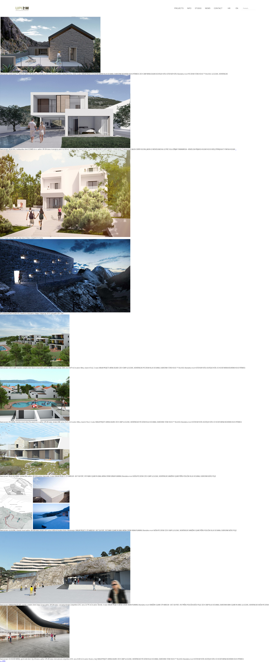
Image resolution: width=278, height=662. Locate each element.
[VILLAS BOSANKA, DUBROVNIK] (35, 474)
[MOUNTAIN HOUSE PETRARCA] (65, 311)
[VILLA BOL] (65, 147)
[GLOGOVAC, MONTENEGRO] (35, 528)
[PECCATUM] (35, 420)
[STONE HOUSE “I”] (50, 72)
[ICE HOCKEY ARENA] (35, 657)
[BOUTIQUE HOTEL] (65, 236)
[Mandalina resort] (65, 603)
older (3, 661)
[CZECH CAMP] (35, 366)
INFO (189, 8)
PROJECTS (179, 8)
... (235, 149)
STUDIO (198, 8)
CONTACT (218, 8)
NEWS (207, 8)
